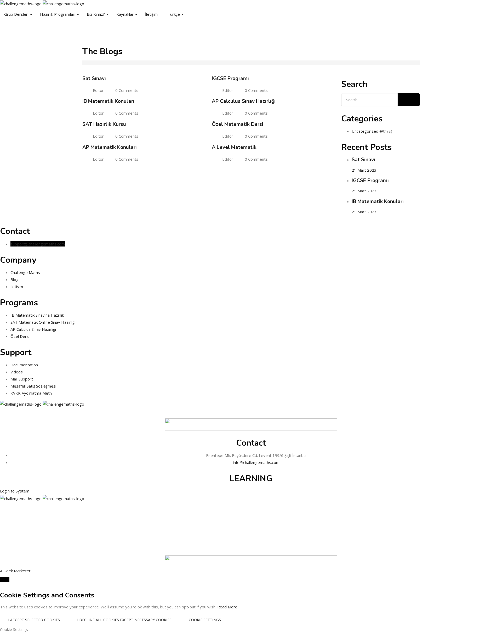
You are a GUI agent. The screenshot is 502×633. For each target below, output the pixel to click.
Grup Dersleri (17, 14)
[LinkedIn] (15, 31)
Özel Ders (19, 336)
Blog (14, 279)
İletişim (151, 14)
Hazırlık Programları (58, 14)
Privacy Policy (251, 516)
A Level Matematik (234, 147)
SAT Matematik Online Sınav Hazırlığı (42, 322)
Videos (16, 371)
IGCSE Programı (230, 78)
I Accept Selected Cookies (34, 619)
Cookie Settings (205, 619)
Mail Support (21, 379)
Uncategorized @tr (369, 131)
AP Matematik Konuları (109, 147)
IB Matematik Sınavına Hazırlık (37, 315)
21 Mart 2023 (364, 170)
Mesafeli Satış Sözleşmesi (33, 386)
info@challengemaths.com (256, 462)
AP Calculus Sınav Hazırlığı (244, 101)
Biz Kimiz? (96, 14)
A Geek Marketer (15, 570)
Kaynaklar (125, 14)
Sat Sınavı (94, 78)
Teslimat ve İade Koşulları (251, 537)
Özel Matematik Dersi (237, 124)
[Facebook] (1, 31)
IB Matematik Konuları (108, 101)
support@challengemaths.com (37, 244)
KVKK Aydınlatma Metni (31, 393)
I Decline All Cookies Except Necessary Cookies (124, 619)
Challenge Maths (25, 272)
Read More (227, 606)
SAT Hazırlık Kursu (104, 124)
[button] (14, 491)
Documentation (24, 364)
